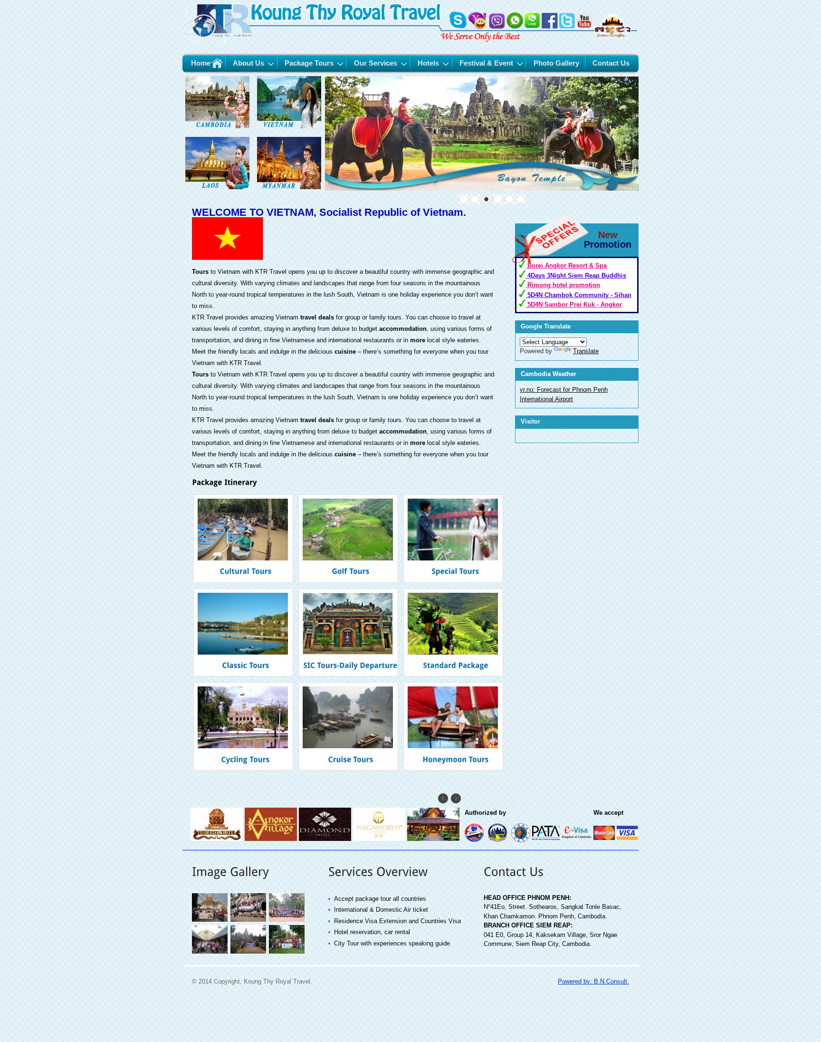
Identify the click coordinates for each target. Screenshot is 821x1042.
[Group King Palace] (287, 920)
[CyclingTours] (244, 726)
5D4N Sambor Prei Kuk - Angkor (573, 304)
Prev (443, 798)
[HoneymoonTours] (454, 726)
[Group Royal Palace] (210, 920)
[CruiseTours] (349, 726)
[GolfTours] (349, 538)
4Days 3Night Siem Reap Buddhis (575, 275)
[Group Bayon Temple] (248, 952)
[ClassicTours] (244, 633)
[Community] (287, 952)
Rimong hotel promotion (562, 285)
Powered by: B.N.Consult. (593, 981)
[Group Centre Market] (210, 952)
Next (456, 798)
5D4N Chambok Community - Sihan (578, 295)
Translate (586, 351)
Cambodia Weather (548, 373)
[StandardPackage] (454, 633)
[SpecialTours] (454, 538)
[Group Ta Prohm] (248, 920)
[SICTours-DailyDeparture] (349, 633)
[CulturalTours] (244, 538)
